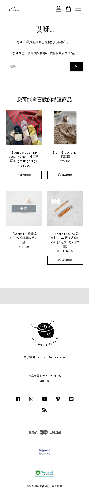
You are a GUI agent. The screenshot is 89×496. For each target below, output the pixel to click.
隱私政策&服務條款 (38, 486)
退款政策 (57, 486)
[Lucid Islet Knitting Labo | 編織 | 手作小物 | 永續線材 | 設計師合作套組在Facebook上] (18, 401)
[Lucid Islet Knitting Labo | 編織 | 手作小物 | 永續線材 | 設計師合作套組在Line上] (71, 401)
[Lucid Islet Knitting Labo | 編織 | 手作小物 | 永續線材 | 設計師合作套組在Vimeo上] (58, 401)
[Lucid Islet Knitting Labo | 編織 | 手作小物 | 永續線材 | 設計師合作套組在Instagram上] (31, 401)
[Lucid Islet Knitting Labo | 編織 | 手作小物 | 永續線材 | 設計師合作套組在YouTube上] (44, 401)
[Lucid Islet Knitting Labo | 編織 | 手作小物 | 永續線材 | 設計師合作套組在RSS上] (44, 411)
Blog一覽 (44, 380)
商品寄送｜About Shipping (45, 375)
